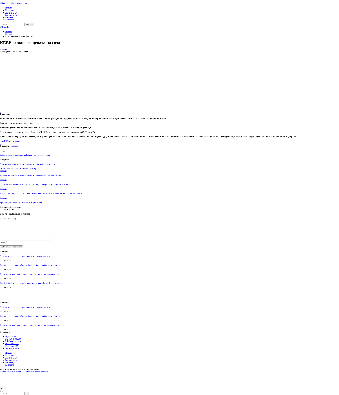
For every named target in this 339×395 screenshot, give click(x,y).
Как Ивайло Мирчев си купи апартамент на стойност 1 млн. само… (31, 283)
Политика (12, 343)
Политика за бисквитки (10, 372)
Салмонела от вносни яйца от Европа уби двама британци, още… (30, 265)
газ (1, 141)
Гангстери (10, 10)
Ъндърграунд (11, 12)
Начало (8, 8)
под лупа (12, 141)
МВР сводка (10, 17)
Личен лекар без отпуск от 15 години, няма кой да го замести (27, 164)
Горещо (3, 49)
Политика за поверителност (35, 372)
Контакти (9, 20)
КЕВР (5, 141)
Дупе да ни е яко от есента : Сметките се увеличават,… (25, 256)
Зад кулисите (11, 15)
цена (18, 141)
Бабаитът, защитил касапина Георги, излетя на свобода (25, 155)
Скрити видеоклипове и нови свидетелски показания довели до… (30, 274)
